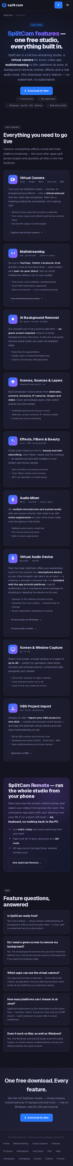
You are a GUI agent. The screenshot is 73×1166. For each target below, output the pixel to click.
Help (58, 1151)
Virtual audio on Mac (22, 628)
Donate (37, 1158)
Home (6, 1143)
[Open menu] (67, 5)
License (49, 1158)
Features (56, 1143)
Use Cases (38, 1151)
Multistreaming (20, 1143)
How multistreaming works (25, 298)
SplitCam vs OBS (20, 753)
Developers (9, 1158)
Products (8, 1151)
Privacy (61, 1158)
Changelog (24, 1158)
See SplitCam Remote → (27, 862)
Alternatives (23, 1151)
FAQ (50, 1151)
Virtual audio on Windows (25, 619)
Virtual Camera (40, 1143)
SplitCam (8, 15)
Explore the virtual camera (25, 232)
